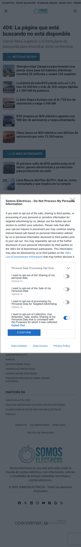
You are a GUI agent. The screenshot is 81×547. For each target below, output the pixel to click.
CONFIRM (24, 332)
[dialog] (40, 273)
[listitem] (40, 268)
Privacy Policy (61, 345)
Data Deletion (19, 345)
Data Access (40, 345)
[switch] (66, 276)
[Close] (73, 201)
